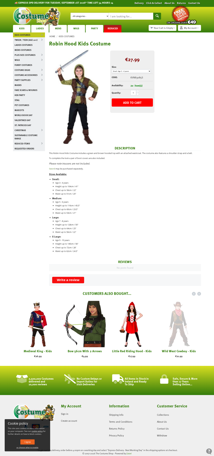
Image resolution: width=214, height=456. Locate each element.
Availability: (117, 85)
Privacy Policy (116, 435)
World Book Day (23, 115)
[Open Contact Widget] (209, 451)
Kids (22, 28)
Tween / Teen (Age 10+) (26, 40)
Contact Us (163, 428)
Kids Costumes (22, 35)
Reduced (113, 28)
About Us (162, 422)
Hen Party (20, 95)
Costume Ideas (22, 70)
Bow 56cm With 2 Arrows (83, 351)
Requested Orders (24, 148)
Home (52, 36)
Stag (17, 100)
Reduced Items (22, 143)
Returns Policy (116, 428)
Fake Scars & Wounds (26, 90)
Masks (18, 85)
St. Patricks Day (23, 125)
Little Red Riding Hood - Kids (130, 351)
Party (94, 28)
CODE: (114, 77)
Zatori (129, 453)
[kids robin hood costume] (77, 96)
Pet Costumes (22, 105)
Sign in (64, 414)
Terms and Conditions (120, 422)
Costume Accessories (26, 75)
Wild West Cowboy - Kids (178, 351)
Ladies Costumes (23, 45)
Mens (58, 28)
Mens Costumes (23, 50)
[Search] (157, 16)
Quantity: (116, 92)
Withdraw (162, 435)
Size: (114, 67)
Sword (52, 168)
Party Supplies (22, 80)
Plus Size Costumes (25, 55)
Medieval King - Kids (36, 351)
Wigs (76, 28)
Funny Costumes (23, 65)
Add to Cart (132, 102)
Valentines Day (23, 120)
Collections (163, 415)
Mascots (19, 110)
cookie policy (37, 431)
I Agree (27, 441)
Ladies (40, 28)
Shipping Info (116, 415)
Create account (69, 421)
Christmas (20, 130)
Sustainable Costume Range (26, 137)
